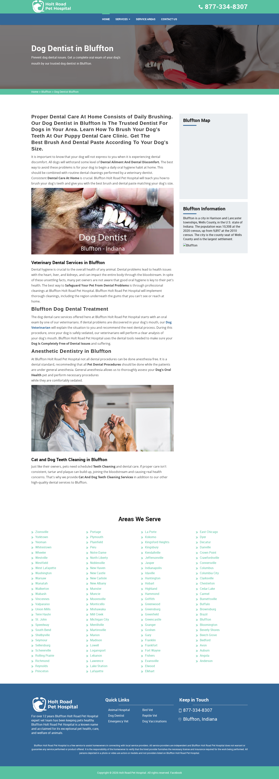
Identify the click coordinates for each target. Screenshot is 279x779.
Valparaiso (42, 604)
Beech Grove (208, 635)
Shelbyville (42, 635)
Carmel (204, 594)
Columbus (207, 568)
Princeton (41, 671)
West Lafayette (45, 568)
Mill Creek (96, 614)
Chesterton (207, 583)
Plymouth (96, 537)
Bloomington (208, 625)
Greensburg (152, 609)
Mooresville (98, 599)
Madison (96, 640)
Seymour (41, 640)
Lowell (94, 645)
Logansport (98, 650)
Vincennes (42, 599)
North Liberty (99, 558)
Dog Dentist (116, 715)
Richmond (42, 661)
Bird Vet (147, 710)
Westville (41, 558)
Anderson (206, 661)
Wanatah (41, 583)
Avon (203, 645)
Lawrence (96, 661)
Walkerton (42, 589)
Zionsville (41, 532)
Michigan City (99, 619)
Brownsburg (208, 609)
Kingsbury (151, 547)
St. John (41, 619)
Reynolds (41, 666)
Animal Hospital (119, 710)
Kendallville (152, 552)
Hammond (152, 594)
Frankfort (151, 645)
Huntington (152, 578)
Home (106, 19)
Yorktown (41, 537)
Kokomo (150, 537)
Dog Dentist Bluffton (66, 91)
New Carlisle (98, 578)
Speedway (42, 625)
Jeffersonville (154, 558)
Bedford (205, 640)
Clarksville (207, 578)
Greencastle (153, 619)
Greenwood (152, 604)
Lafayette (96, 671)
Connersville (208, 563)
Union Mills (42, 609)
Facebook (176, 772)
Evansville (151, 661)
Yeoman (40, 542)
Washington (43, 573)
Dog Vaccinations (154, 721)
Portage (95, 532)
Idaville (150, 573)
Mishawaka (98, 609)
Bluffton (46, 91)
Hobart (149, 583)
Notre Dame (98, 552)
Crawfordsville (209, 558)
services (121, 19)
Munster (95, 589)
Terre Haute (43, 614)
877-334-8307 (226, 6)
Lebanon (96, 655)
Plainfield (96, 542)
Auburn (205, 650)
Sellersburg (42, 645)
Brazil (203, 614)
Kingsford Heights (157, 542)
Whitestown (43, 547)
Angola (204, 655)
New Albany (98, 583)
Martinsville (98, 630)
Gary (148, 635)
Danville (205, 547)
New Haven (97, 568)
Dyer (203, 537)
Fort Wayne (152, 650)
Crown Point (208, 552)
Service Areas (145, 19)
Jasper (149, 563)
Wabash (40, 594)
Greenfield (152, 614)
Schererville (43, 650)
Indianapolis (153, 568)
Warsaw (40, 578)
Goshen (150, 630)
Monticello (97, 604)
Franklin (150, 640)
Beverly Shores (210, 630)
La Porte (150, 532)
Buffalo (205, 604)
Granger (150, 625)
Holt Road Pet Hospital (132, 772)
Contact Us (169, 19)
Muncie (95, 594)
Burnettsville (208, 599)
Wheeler (40, 552)
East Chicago (209, 532)
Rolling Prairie (44, 655)
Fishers (150, 655)
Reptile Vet (149, 715)
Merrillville (97, 625)
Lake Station (98, 666)
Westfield (41, 563)
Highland (151, 589)
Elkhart (149, 671)
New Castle (97, 573)
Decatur (205, 542)
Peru (93, 547)
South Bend (43, 630)
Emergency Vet (118, 721)
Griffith (150, 599)
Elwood (150, 666)
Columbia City (209, 573)
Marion (95, 635)
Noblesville (97, 563)
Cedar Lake (207, 589)
